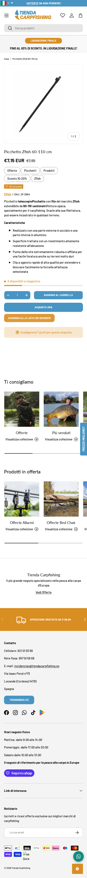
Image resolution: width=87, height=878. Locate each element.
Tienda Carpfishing (21, 868)
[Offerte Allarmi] (21, 499)
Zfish (37, 178)
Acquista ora (43, 307)
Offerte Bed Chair (61, 522)
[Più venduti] (61, 409)
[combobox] (43, 28)
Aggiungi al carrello (58, 295)
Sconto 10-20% (17, 178)
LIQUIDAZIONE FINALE (43, 40)
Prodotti (49, 170)
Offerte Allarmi (22, 522)
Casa (6, 58)
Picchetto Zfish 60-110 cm (25, 58)
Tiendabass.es (19, 699)
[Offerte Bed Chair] (61, 499)
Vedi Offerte (44, 592)
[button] (80, 15)
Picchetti (30, 170)
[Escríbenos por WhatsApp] (78, 856)
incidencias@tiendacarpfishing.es (36, 666)
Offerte (12, 170)
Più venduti (61, 432)
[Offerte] (21, 409)
